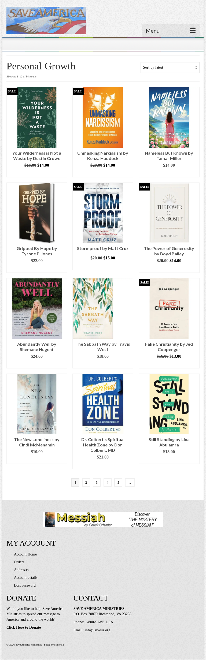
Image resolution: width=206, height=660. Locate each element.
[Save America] (103, 20)
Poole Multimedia (54, 644)
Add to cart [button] (37, 173)
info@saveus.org (97, 630)
